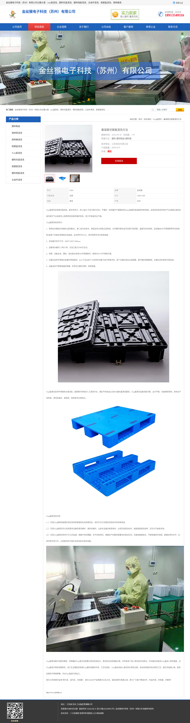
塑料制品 (16, 126)
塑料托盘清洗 (18, 160)
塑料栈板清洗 (18, 173)
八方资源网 (74, 713)
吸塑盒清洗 (17, 146)
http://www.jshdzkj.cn (54, 692)
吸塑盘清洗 (17, 166)
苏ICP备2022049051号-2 (106, 709)
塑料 (114, 138)
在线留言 (119, 161)
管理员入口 (91, 713)
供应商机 (39, 27)
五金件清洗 (17, 180)
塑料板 (128, 138)
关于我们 (84, 27)
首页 (140, 119)
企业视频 (61, 27)
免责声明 (83, 713)
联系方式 (173, 27)
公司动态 (106, 27)
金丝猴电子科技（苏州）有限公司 (129, 709)
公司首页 (17, 27)
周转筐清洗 (17, 133)
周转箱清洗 (17, 140)
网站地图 (100, 713)
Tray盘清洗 (17, 153)
